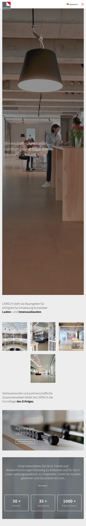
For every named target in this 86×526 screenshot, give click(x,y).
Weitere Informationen (25, 441)
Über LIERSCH (42, 486)
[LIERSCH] (6, 6)
